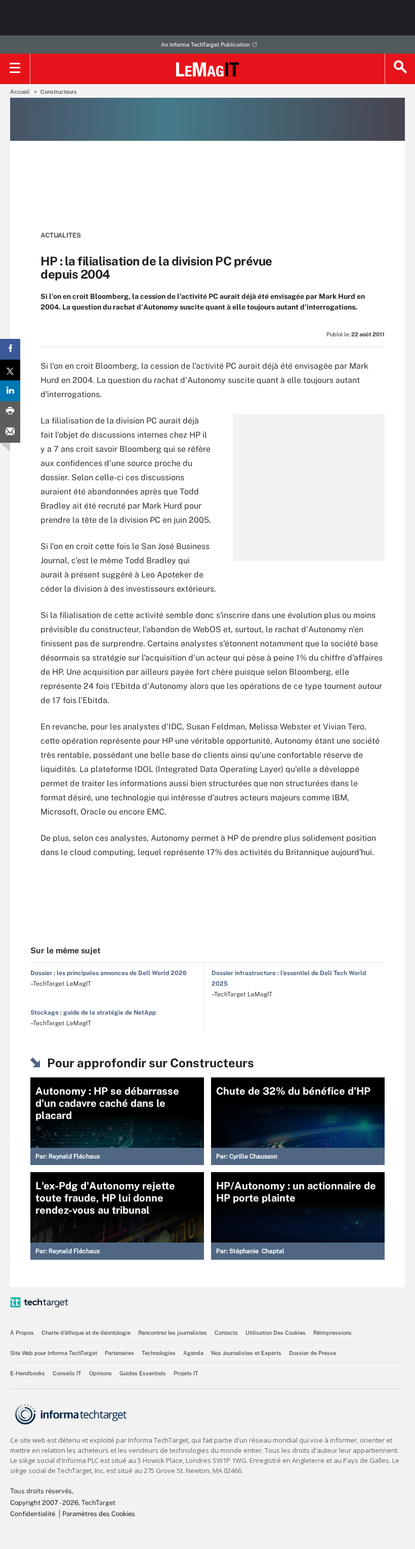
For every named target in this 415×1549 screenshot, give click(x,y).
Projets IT (186, 1373)
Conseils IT (67, 1373)
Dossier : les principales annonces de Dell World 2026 (108, 973)
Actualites (60, 235)
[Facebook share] (10, 349)
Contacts (226, 1333)
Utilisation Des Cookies (275, 1333)
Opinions (100, 1373)
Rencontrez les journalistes (172, 1333)
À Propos (22, 1333)
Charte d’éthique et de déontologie (86, 1333)
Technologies (159, 1353)
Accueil (19, 92)
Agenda (193, 1353)
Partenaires (119, 1353)
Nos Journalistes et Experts (246, 1353)
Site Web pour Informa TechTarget (53, 1353)
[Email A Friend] (10, 432)
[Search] (400, 69)
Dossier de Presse (312, 1353)
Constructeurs (58, 92)
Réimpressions (332, 1333)
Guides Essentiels (142, 1373)
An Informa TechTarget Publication (205, 45)
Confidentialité (32, 1514)
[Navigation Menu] (15, 69)
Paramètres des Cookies (98, 1514)
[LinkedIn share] (10, 390)
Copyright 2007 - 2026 (44, 1502)
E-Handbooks (27, 1373)
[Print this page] (10, 411)
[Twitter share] (10, 370)
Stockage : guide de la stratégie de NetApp (93, 1012)
